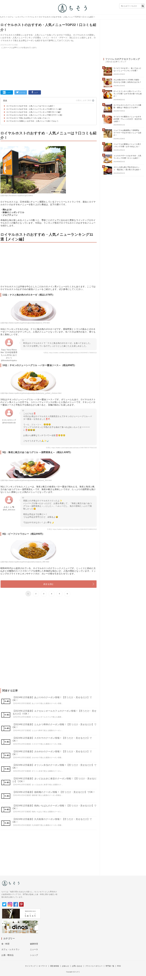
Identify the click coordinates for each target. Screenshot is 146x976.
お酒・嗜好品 (7, 955)
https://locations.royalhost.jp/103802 (18, 196)
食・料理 (5, 944)
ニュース (34, 949)
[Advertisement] (48, 69)
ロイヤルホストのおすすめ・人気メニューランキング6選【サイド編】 (33, 112)
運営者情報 (54, 966)
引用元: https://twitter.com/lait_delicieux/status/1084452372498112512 (72, 529)
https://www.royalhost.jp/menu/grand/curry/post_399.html (26, 562)
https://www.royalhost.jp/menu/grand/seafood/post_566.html (28, 480)
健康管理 (34, 944)
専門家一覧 (110, 966)
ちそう (3, 17)
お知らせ (65, 966)
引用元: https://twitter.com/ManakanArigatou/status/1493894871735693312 (70, 352)
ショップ (34, 955)
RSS (119, 966)
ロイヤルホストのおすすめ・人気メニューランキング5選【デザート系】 (34, 115)
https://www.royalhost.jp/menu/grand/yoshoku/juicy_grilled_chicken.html (32, 393)
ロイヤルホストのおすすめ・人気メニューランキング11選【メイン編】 (34, 109)
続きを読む (48, 584)
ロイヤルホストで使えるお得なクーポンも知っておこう (28, 118)
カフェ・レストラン (16, 17)
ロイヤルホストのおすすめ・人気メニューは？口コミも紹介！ (30, 106)
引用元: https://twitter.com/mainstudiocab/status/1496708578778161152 (71, 447)
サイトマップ (30, 966)
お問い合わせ (77, 966)
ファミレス (32, 17)
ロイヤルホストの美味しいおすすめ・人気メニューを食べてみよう (32, 121)
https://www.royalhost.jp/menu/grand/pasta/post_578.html (27, 323)
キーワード (42, 966)
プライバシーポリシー (94, 966)
